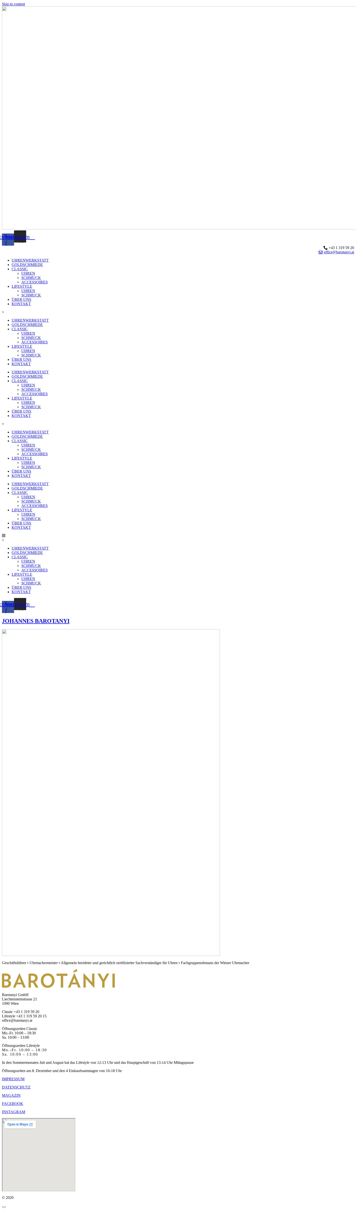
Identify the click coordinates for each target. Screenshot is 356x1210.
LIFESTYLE (22, 286)
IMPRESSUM (13, 1079)
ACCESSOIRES (34, 282)
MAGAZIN (11, 1095)
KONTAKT (21, 304)
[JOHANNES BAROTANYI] (111, 955)
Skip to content (13, 4)
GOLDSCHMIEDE (27, 265)
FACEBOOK (12, 1104)
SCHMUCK (31, 278)
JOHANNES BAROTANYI (36, 621)
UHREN (28, 273)
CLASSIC (20, 269)
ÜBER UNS (21, 299)
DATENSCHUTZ (16, 1087)
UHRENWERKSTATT (30, 260)
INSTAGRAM (13, 1112)
